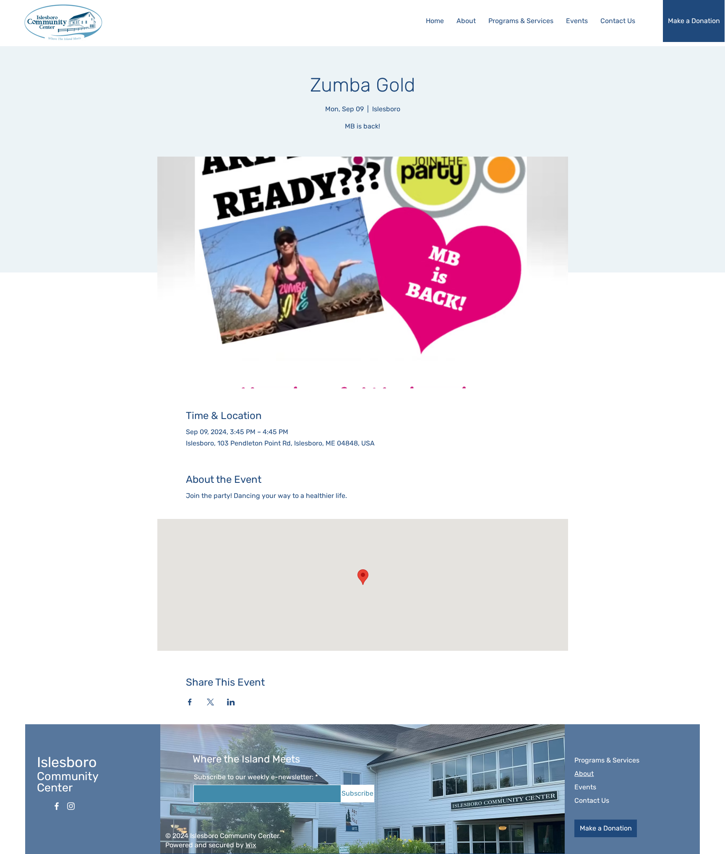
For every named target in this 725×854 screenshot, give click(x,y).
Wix (250, 845)
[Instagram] (71, 806)
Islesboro (67, 762)
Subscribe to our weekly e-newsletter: (253, 777)
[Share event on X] (210, 702)
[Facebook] (57, 806)
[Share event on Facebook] (190, 702)
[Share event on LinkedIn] (231, 702)
